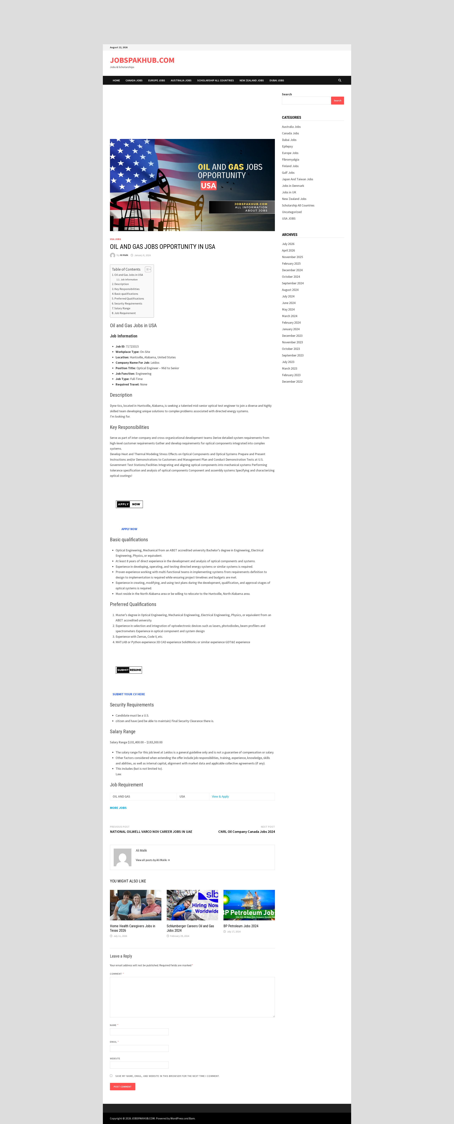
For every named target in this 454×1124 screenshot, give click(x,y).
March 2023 (289, 368)
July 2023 (288, 362)
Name (114, 1025)
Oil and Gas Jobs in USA (128, 274)
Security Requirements (128, 303)
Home (116, 80)
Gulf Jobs (288, 172)
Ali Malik (124, 255)
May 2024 (288, 309)
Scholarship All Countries (215, 80)
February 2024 (291, 322)
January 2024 (291, 329)
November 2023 (292, 342)
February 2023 (291, 375)
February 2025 (291, 263)
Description (121, 284)
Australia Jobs (181, 80)
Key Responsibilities (127, 289)
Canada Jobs (134, 80)
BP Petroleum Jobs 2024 (240, 926)
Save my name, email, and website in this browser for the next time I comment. (167, 1076)
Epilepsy (287, 146)
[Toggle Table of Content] (146, 269)
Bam (192, 1118)
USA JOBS (115, 239)
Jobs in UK (289, 192)
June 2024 (288, 303)
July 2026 (288, 244)
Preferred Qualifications (129, 298)
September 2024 (293, 283)
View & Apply (220, 796)
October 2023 (291, 349)
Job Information (129, 279)
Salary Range (122, 308)
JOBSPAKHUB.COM (142, 60)
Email (114, 1041)
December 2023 (292, 336)
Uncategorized (292, 212)
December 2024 (292, 270)
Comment (117, 973)
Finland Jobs (290, 166)
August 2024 (290, 290)
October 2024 (291, 277)
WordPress (177, 1118)
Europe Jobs (156, 80)
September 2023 (293, 355)
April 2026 (288, 250)
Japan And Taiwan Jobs (297, 179)
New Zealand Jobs (252, 80)
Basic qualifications (126, 293)
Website (115, 1058)
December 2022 (292, 381)
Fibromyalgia (290, 159)
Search (287, 94)
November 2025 (292, 257)
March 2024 (289, 316)
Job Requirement (125, 313)
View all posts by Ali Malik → (153, 860)
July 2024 (288, 296)
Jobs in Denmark (293, 186)
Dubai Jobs (277, 80)
